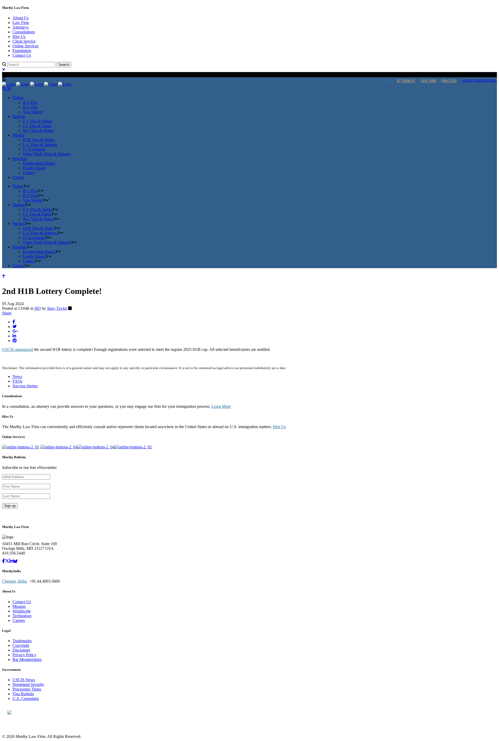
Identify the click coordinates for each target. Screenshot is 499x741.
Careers (18, 620)
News (17, 376)
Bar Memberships (27, 659)
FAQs (17, 381)
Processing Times (26, 689)
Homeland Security (28, 684)
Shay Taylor (57, 308)
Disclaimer (21, 650)
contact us (470, 80)
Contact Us (21, 55)
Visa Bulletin (23, 694)
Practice (449, 80)
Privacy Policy (24, 655)
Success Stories (25, 386)
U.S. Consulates (25, 698)
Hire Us (18, 36)
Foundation (21, 50)
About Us (20, 18)
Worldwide (21, 611)
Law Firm (20, 22)
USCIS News (23, 680)
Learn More (221, 406)
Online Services (25, 46)
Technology (22, 616)
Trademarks (22, 641)
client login (488, 80)
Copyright (20, 645)
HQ (38, 308)
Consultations (23, 32)
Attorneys (20, 27)
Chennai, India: (14, 581)
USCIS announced (17, 349)
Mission (18, 606)
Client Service (24, 41)
